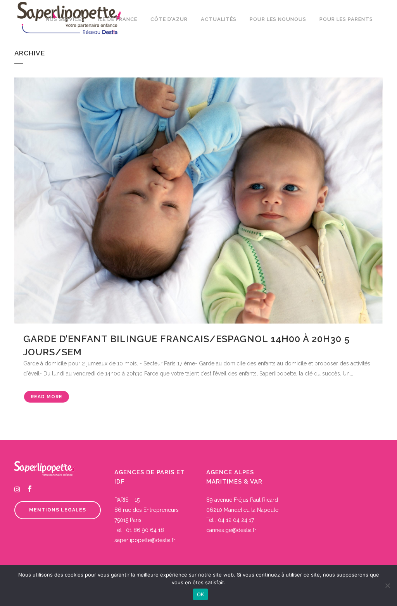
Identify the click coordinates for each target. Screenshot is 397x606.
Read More (46, 396)
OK (200, 594)
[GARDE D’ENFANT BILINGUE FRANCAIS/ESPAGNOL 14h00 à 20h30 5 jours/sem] (198, 200)
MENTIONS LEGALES (57, 510)
